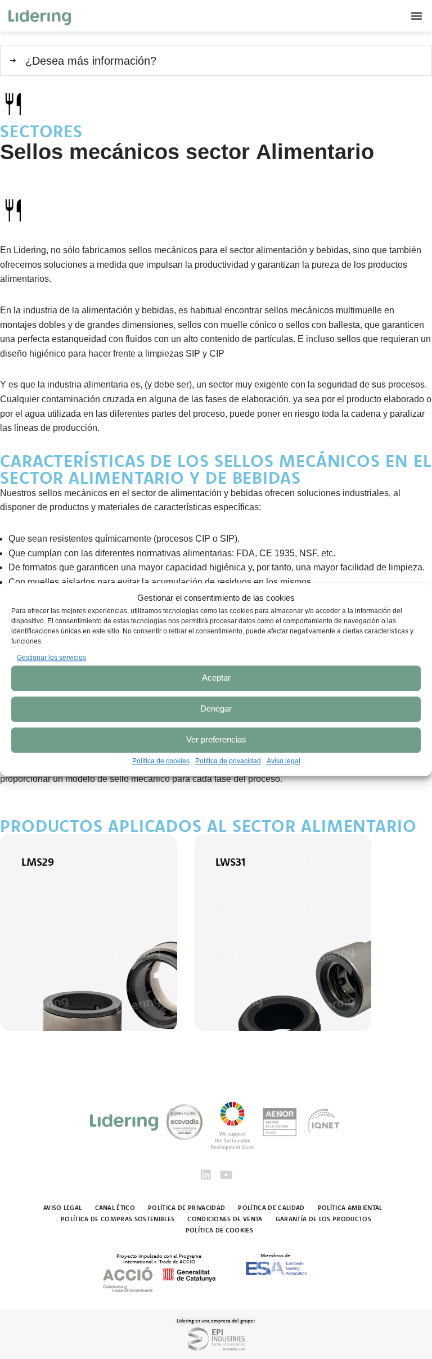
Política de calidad (271, 1208)
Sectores (41, 131)
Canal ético (115, 1208)
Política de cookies (161, 761)
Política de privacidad (228, 761)
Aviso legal (283, 761)
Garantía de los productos (323, 1219)
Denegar (216, 709)
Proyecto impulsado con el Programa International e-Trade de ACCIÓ (158, 1258)
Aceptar (216, 678)
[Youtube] (226, 1175)
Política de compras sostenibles (117, 1219)
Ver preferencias (216, 740)
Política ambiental (350, 1208)
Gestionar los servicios (51, 658)
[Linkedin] (206, 1175)
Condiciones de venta (225, 1219)
